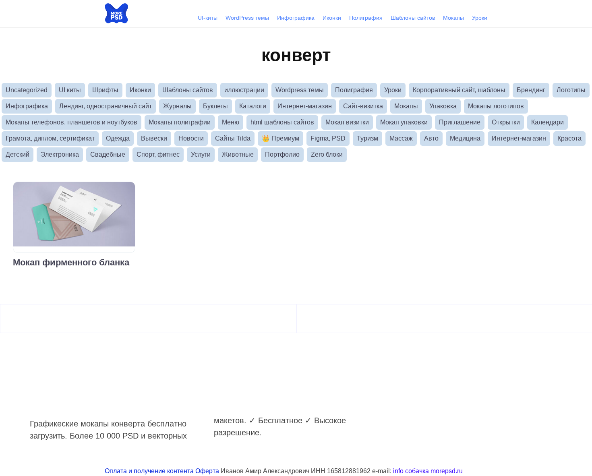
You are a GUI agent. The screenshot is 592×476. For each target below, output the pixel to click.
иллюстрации (244, 90)
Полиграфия (366, 17)
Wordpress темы (299, 90)
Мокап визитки (347, 122)
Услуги (201, 154)
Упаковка (443, 106)
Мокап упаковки (404, 122)
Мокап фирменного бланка (71, 262)
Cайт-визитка (363, 106)
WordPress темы (247, 17)
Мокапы (453, 17)
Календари (547, 122)
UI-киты (207, 17)
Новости (191, 138)
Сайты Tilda (232, 138)
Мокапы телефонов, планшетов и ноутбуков (71, 122)
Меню (230, 122)
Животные (238, 154)
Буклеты (215, 106)
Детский (17, 154)
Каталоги (252, 106)
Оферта (207, 471)
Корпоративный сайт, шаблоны (459, 90)
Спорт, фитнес (158, 154)
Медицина (465, 138)
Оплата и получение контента (149, 471)
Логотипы (571, 90)
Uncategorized (27, 90)
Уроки (479, 17)
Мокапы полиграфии (180, 122)
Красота (569, 138)
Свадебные (107, 154)
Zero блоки (327, 154)
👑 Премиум (280, 138)
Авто (431, 138)
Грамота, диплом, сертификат (50, 138)
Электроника (60, 154)
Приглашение (459, 122)
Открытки (506, 122)
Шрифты (105, 90)
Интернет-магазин (304, 106)
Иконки (332, 17)
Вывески (154, 138)
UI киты (70, 90)
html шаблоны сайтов (282, 122)
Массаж (401, 138)
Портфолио (282, 154)
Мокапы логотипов (496, 106)
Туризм (367, 138)
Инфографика (296, 17)
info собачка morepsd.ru (428, 471)
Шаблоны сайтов (413, 17)
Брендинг (531, 90)
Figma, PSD (328, 138)
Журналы (177, 106)
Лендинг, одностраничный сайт (105, 106)
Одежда (118, 138)
